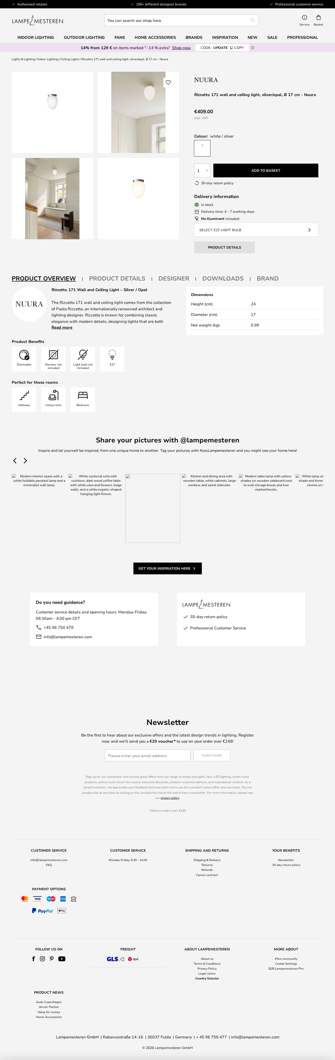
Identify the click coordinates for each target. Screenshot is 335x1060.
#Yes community (286, 959)
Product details (117, 278)
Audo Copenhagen (49, 1002)
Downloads (223, 278)
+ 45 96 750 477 (211, 1036)
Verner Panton (49, 1007)
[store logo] (38, 20)
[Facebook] (33, 958)
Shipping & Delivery (206, 860)
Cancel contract (207, 875)
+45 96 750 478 (59, 627)
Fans (120, 37)
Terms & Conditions (207, 963)
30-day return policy (286, 865)
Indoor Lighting (47, 59)
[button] (52, 198)
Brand (268, 278)
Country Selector (207, 978)
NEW (253, 37)
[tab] (47, 279)
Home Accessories (49, 1017)
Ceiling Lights (69, 59)
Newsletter (286, 860)
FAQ (49, 865)
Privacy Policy (207, 968)
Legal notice (207, 973)
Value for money (49, 1012)
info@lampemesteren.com (68, 636)
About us (207, 959)
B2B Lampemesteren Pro (286, 968)
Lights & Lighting (23, 59)
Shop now (181, 47)
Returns (207, 865)
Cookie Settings (286, 963)
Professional (302, 37)
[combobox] (181, 20)
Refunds (207, 870)
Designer (173, 278)
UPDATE (222, 47)
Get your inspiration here (165, 568)
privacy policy (170, 798)
